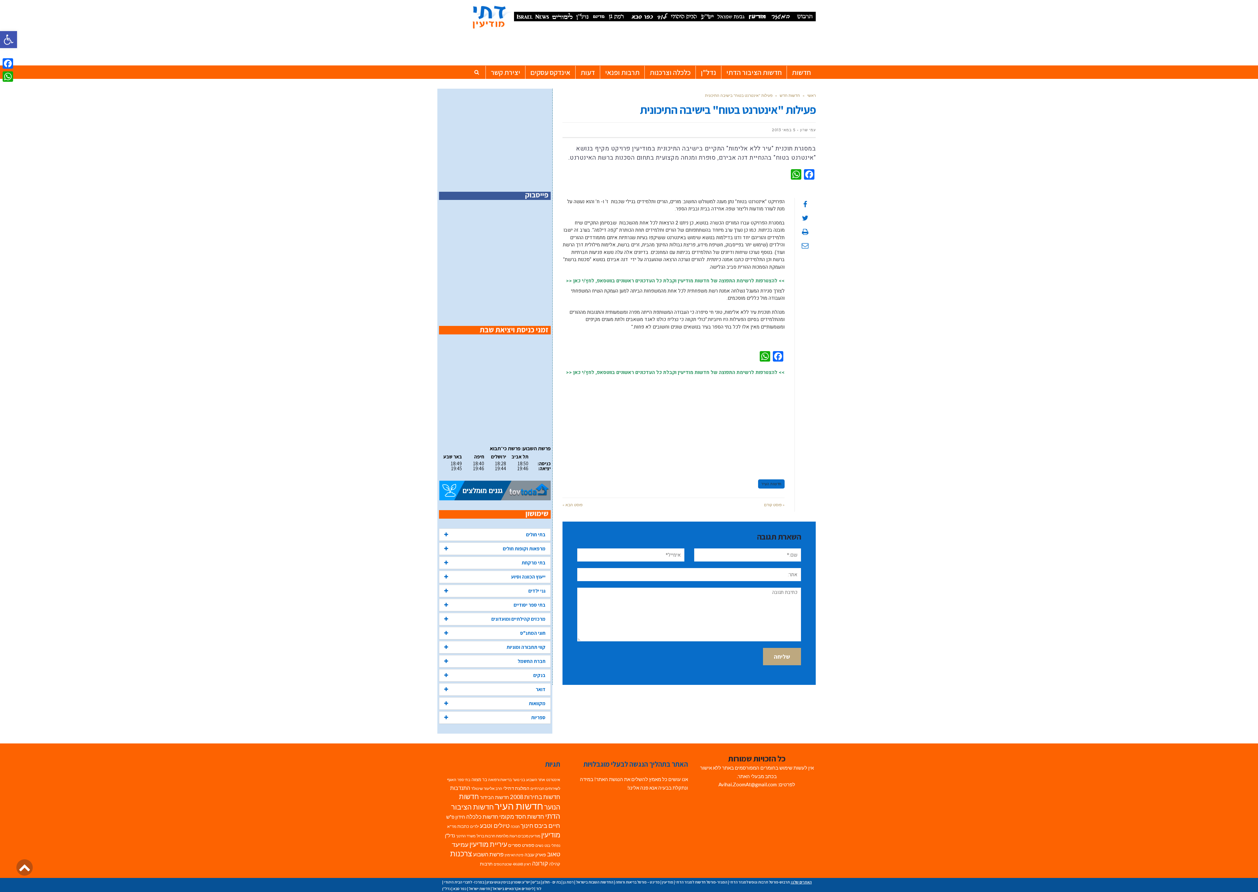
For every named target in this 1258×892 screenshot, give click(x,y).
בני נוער (519, 779)
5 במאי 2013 (783, 130)
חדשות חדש (790, 95)
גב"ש (536, 882)
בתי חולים (535, 534)
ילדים (474, 826)
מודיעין (550, 834)
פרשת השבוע (488, 854)
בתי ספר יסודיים (529, 604)
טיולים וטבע (495, 825)
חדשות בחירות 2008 (535, 797)
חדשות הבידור (494, 797)
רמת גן (568, 882)
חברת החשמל (531, 661)
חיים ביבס (547, 825)
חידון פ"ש (455, 817)
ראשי (811, 95)
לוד (538, 888)
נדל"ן (450, 835)
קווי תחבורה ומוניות (525, 647)
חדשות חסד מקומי (521, 816)
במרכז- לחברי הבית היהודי (464, 882)
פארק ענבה (535, 854)
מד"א (451, 826)
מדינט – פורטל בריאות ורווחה (638, 882)
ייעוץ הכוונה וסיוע (528, 576)
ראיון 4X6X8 (522, 864)
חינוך (527, 825)
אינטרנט (553, 779)
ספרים (514, 845)
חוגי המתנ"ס (532, 633)
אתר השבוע (535, 779)
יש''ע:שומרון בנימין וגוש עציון (508, 882)
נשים (539, 845)
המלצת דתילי (516, 788)
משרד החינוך (466, 836)
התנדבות (460, 788)
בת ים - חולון (552, 882)
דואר (540, 689)
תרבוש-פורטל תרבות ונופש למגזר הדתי (760, 882)
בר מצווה (479, 779)
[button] (8, 39)
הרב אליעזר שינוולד (486, 788)
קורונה (540, 863)
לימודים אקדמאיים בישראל (513, 888)
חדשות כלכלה (482, 816)
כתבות (463, 826)
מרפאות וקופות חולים (524, 548)
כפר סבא (460, 888)
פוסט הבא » (572, 504)
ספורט (528, 845)
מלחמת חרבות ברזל (492, 835)
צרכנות (461, 853)
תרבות (486, 863)
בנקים (539, 675)
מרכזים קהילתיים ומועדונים (518, 618)
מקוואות (537, 703)
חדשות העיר (771, 484)
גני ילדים (536, 590)
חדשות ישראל (479, 888)
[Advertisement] (673, 424)
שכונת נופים (503, 864)
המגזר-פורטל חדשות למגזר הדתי (701, 882)
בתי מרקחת (533, 562)
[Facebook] (7, 63)
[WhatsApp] (7, 76)
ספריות (538, 717)
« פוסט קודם (774, 504)
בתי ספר (463, 779)
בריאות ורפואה (500, 779)
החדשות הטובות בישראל (594, 882)
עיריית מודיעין (488, 844)
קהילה (554, 863)
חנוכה (515, 826)
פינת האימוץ (514, 855)
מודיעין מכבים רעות (524, 835)
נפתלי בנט (552, 845)
